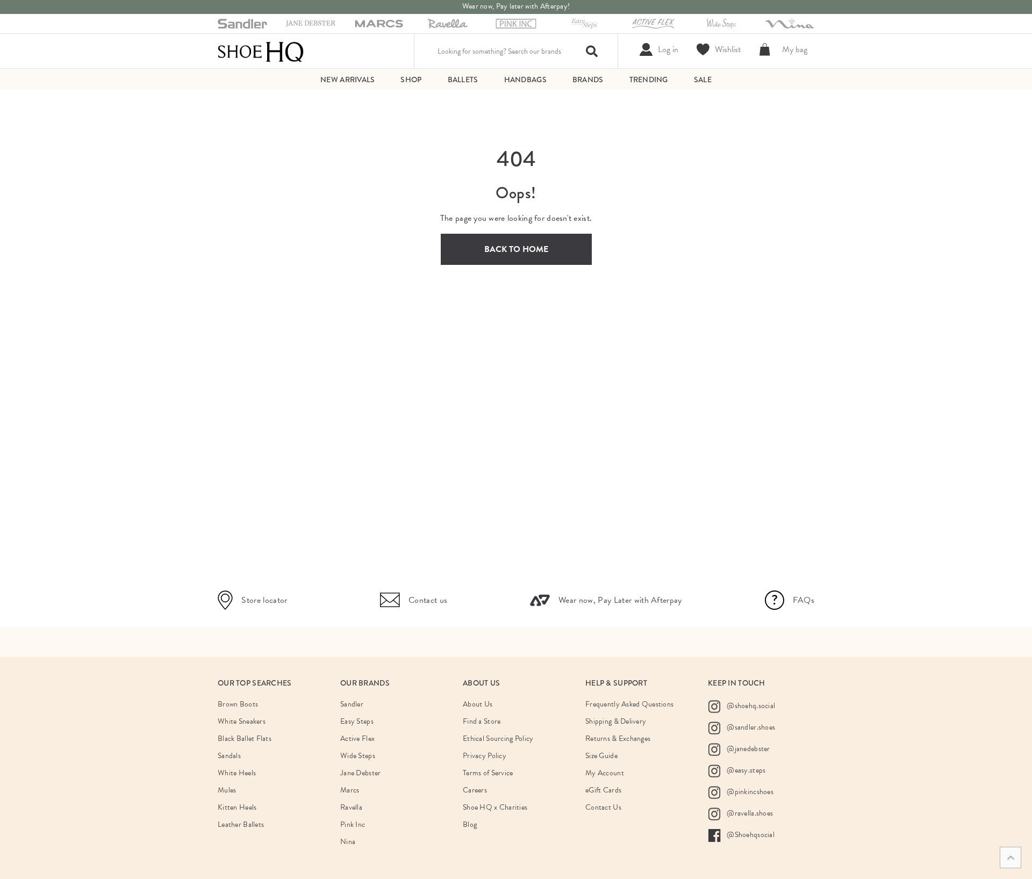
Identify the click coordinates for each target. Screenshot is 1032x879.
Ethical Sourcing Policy (498, 738)
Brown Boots (238, 704)
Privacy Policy (484, 755)
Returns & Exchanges (617, 738)
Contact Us (603, 807)
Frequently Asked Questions (629, 704)
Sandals (229, 755)
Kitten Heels (237, 807)
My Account (604, 773)
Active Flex (357, 738)
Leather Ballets (241, 824)
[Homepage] (261, 51)
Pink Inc (352, 824)
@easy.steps (745, 770)
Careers (475, 790)
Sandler (351, 704)
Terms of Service (488, 773)
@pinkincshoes (749, 791)
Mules (227, 790)
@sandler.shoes (750, 727)
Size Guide (601, 755)
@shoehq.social (750, 705)
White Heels (237, 773)
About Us (477, 704)
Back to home (516, 249)
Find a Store (481, 721)
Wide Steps (357, 755)
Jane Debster (360, 773)
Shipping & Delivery (615, 721)
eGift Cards (603, 790)
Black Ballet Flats (244, 738)
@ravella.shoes (749, 813)
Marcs (349, 790)
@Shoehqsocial (750, 834)
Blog (470, 824)
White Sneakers (242, 721)
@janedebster (747, 748)
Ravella (351, 807)
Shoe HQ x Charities (495, 807)
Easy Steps (357, 721)
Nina (347, 841)
